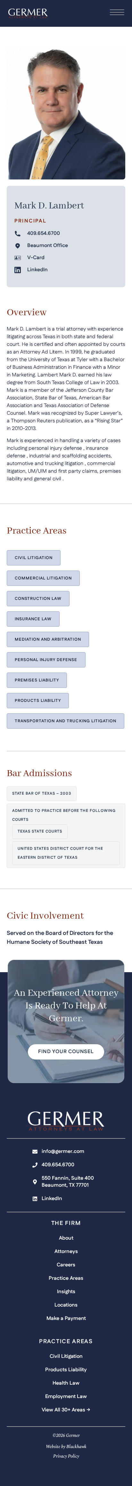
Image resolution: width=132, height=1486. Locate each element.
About (66, 1238)
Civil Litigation (34, 558)
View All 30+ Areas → (66, 1410)
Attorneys (66, 1251)
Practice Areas (66, 1278)
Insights (66, 1291)
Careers (66, 1265)
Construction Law (38, 598)
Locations (66, 1305)
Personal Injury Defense (46, 660)
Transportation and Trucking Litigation (66, 721)
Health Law (66, 1383)
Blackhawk (76, 1446)
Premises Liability (37, 680)
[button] (66, 1052)
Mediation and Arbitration (48, 639)
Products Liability (38, 700)
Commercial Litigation (43, 578)
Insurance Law (33, 619)
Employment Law (66, 1396)
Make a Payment (66, 1318)
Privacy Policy (66, 1456)
